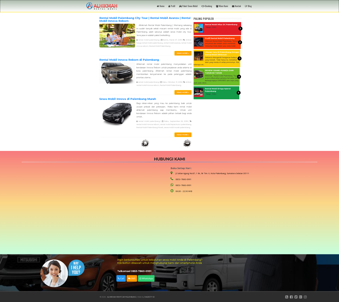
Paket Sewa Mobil (190, 6)
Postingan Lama (187, 143)
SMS (132, 278)
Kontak (238, 6)
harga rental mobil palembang (149, 43)
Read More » (183, 53)
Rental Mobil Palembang (159, 46)
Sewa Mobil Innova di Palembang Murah (127, 99)
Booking (208, 6)
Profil (173, 6)
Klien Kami (223, 6)
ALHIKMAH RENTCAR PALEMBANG (121, 297)
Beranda (145, 143)
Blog (250, 6)
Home (162, 6)
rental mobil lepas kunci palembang (175, 124)
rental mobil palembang (148, 40)
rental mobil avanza (172, 43)
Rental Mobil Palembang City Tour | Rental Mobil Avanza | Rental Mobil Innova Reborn (145, 19)
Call (122, 278)
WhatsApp (147, 278)
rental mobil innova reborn (147, 85)
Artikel (188, 40)
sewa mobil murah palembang (177, 127)
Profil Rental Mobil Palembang (220, 38)
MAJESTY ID (149, 297)
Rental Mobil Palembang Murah (149, 127)
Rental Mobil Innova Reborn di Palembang (129, 59)
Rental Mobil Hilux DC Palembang (221, 24)
